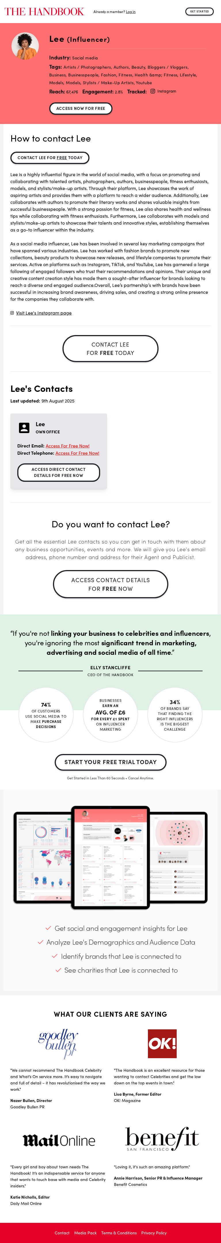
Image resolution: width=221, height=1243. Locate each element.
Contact (62, 1233)
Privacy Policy (154, 1233)
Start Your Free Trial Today (110, 762)
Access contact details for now (110, 584)
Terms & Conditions (119, 1233)
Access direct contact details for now (59, 472)
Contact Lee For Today (50, 157)
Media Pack (85, 1233)
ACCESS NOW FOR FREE (80, 108)
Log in (131, 11)
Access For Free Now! (67, 446)
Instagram (166, 91)
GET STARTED (199, 11)
